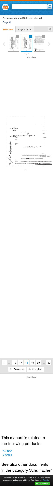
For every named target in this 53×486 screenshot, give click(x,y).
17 (20, 362)
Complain (36, 369)
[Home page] (5, 7)
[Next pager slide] (49, 44)
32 (49, 362)
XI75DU (7, 450)
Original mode (24, 29)
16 (14, 362)
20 (38, 362)
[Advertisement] (26, 82)
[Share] (50, 29)
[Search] (49, 6)
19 (32, 362)
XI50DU (7, 455)
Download (18, 369)
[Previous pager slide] (3, 44)
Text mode (8, 29)
